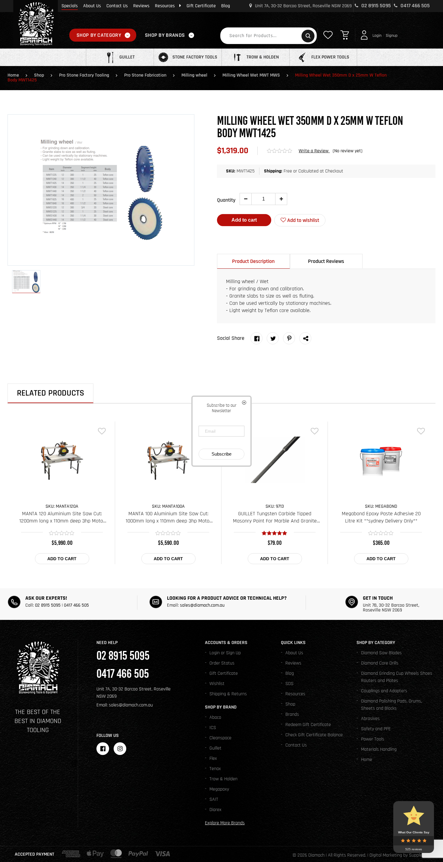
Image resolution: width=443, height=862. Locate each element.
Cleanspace (220, 738)
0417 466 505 (414, 5)
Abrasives (370, 718)
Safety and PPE (376, 729)
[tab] (253, 261)
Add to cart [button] (62, 558)
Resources (165, 6)
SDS (289, 683)
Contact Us (117, 6)
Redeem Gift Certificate (308, 724)
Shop (39, 75)
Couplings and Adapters (384, 691)
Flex (213, 758)
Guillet (215, 748)
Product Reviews (326, 261)
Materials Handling (379, 749)
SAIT (213, 799)
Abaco (215, 717)
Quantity (226, 200)
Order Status (221, 663)
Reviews (141, 6)
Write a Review (314, 151)
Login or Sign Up (225, 653)
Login (377, 35)
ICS (212, 728)
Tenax (215, 769)
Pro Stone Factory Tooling (84, 75)
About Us (92, 6)
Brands (292, 714)
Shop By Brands (165, 35)
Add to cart (244, 220)
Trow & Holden (223, 779)
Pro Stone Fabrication (145, 75)
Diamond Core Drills (379, 663)
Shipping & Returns (228, 694)
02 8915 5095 (375, 5)
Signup (391, 35)
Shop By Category (99, 35)
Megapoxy (219, 789)
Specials (69, 6)
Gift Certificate (201, 6)
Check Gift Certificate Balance (314, 735)
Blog (225, 6)
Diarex (215, 810)
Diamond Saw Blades (381, 653)
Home (13, 75)
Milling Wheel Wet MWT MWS (251, 75)
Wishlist (217, 683)
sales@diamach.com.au (202, 605)
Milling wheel (194, 75)
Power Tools (372, 739)
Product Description (253, 261)
